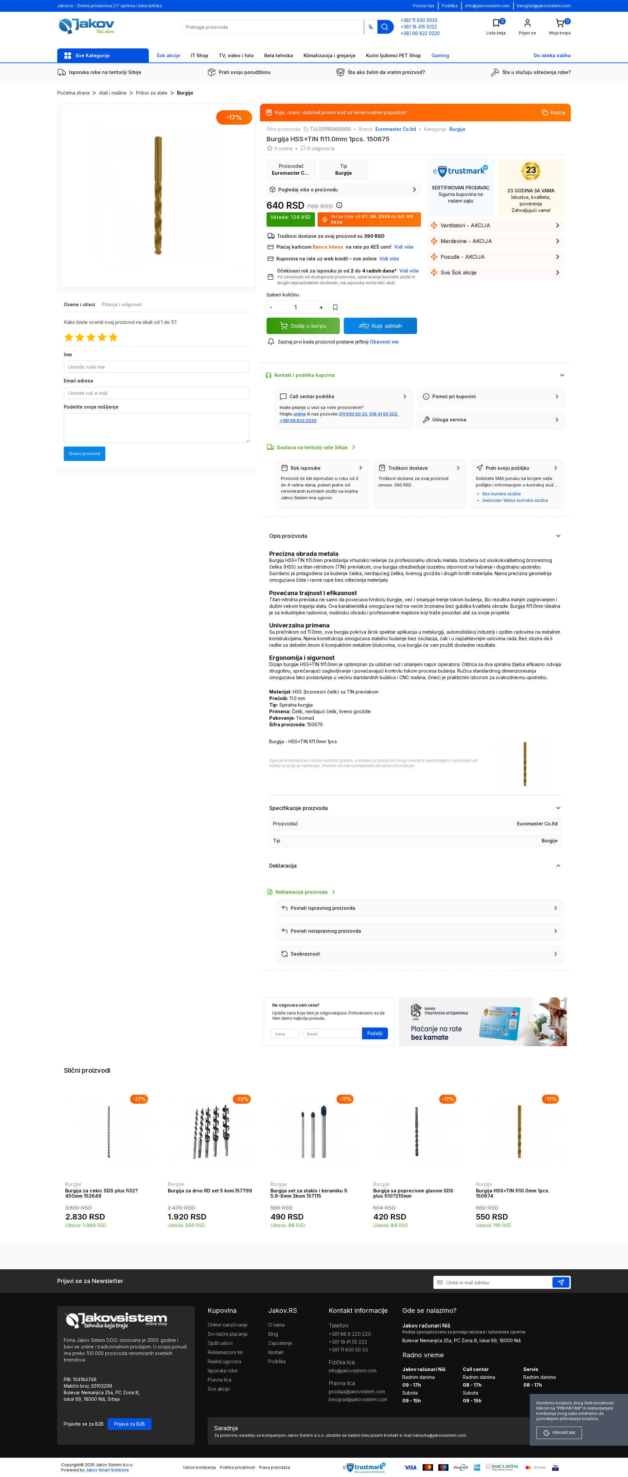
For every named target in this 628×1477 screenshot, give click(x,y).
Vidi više (409, 270)
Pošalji (375, 1033)
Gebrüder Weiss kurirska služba (515, 500)
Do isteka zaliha (552, 55)
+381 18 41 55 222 (348, 1342)
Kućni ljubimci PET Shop (393, 55)
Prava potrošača (274, 1467)
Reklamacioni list (225, 1352)
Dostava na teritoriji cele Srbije (312, 447)
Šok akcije (168, 55)
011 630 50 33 (353, 413)
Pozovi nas (423, 5)
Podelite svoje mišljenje (91, 407)
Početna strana (73, 93)
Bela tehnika (278, 55)
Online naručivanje (228, 1325)
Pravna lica (219, 1379)
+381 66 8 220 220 (350, 1334)
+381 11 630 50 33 (348, 1349)
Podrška (450, 5)
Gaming (440, 55)
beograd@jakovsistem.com (544, 5)
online (299, 413)
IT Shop (199, 55)
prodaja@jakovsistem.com (356, 1391)
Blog (273, 1334)
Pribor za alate (151, 93)
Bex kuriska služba (501, 493)
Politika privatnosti (237, 1467)
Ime (68, 354)
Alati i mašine (113, 93)
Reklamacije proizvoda (302, 892)
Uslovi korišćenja (199, 1467)
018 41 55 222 (383, 413)
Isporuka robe (223, 1370)
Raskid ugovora (224, 1361)
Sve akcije (219, 1389)
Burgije (185, 93)
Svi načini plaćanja (227, 1334)
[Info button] (337, 207)
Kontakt (276, 1352)
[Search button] (384, 27)
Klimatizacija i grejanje (330, 55)
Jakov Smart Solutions (107, 1470)
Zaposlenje (280, 1343)
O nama (276, 1325)
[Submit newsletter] (560, 1282)
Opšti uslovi (220, 1343)
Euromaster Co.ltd (395, 129)
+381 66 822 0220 (298, 420)
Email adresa (78, 380)
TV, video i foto (236, 55)
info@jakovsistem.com (487, 5)
